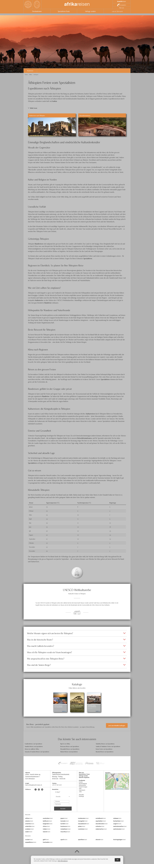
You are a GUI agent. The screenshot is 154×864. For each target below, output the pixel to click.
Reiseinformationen (84, 438)
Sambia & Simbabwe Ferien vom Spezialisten (108, 746)
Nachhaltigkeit (83, 783)
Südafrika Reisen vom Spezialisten (105, 744)
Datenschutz (82, 785)
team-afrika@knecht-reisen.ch (33, 785)
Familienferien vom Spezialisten (33, 744)
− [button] (126, 786)
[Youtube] (42, 790)
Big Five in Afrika (65, 744)
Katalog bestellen (60, 697)
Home (26, 74)
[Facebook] (36, 790)
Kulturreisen (90, 413)
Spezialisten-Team (64, 11)
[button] (77, 108)
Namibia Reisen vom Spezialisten (34, 746)
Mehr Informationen (63, 861)
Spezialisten (87, 258)
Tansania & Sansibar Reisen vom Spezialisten (37, 752)
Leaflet (112, 788)
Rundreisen (30, 71)
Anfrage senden (90, 11)
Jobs (80, 791)
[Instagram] (39, 790)
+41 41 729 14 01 (117, 11)
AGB (80, 788)
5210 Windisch (30, 779)
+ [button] (126, 784)
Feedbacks (82, 780)
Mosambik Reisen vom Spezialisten (69, 749)
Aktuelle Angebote (84, 777)
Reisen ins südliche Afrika (32, 749)
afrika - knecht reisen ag (32, 774)
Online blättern (60, 707)
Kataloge (81, 796)
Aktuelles (81, 794)
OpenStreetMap (119, 788)
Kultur (54, 101)
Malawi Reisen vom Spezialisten (69, 752)
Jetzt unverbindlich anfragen (117, 725)
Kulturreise (39, 300)
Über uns (121, 8)
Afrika (30, 74)
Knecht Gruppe (83, 787)
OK (117, 860)
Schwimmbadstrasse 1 (32, 776)
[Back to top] (77, 851)
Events (81, 782)
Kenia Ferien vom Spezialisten (104, 749)
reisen (77, 4)
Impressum (82, 790)
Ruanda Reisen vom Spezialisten (104, 752)
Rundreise (48, 302)
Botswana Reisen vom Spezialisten (69, 746)
